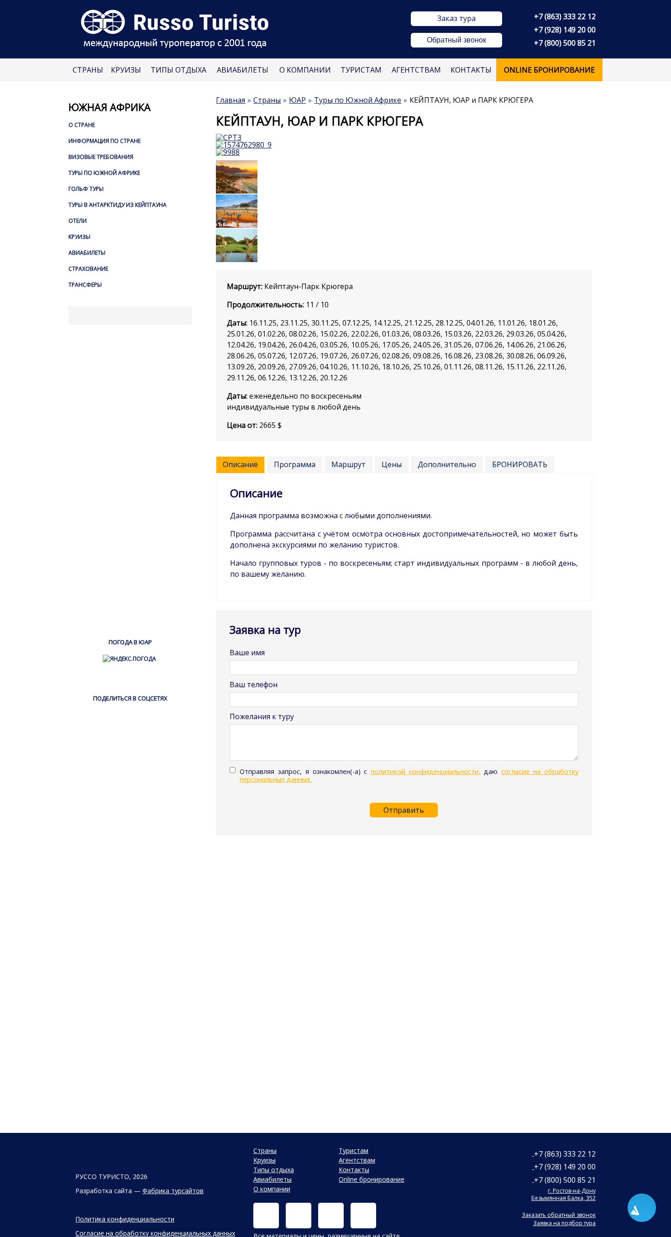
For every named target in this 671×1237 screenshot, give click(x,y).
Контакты (471, 70)
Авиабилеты (242, 70)
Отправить (403, 810)
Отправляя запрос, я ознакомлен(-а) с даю (409, 776)
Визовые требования (100, 157)
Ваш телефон (254, 684)
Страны (88, 70)
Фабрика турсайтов (173, 1190)
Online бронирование (549, 70)
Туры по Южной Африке (104, 173)
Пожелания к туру (262, 716)
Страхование (88, 269)
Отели (77, 221)
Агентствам (416, 70)
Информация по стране (104, 141)
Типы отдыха (178, 70)
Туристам (361, 70)
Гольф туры (86, 189)
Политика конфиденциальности (124, 1219)
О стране (81, 125)
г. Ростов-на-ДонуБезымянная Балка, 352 (563, 1194)
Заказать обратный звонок (559, 1215)
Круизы (126, 70)
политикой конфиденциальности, (426, 771)
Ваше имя (247, 652)
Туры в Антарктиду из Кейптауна (117, 205)
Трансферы (85, 285)
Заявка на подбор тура (564, 1223)
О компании (305, 70)
